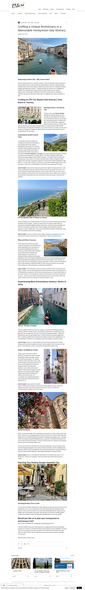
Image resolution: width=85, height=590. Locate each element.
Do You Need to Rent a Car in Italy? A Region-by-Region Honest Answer (42, 571)
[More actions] (66, 22)
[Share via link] (28, 544)
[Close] (83, 588)
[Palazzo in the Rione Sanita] (21, 563)
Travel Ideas (63, 13)
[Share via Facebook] (18, 544)
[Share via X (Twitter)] (21, 544)
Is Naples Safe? (17, 571)
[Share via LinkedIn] (25, 544)
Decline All (72, 588)
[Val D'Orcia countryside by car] (42, 563)
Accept (79, 588)
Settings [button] (66, 588)
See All (72, 555)
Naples (56, 13)
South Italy (20, 13)
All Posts (13, 13)
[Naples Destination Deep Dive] (64, 563)
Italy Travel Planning (42, 13)
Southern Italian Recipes (30, 13)
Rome (50, 13)
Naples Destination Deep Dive (63, 571)
